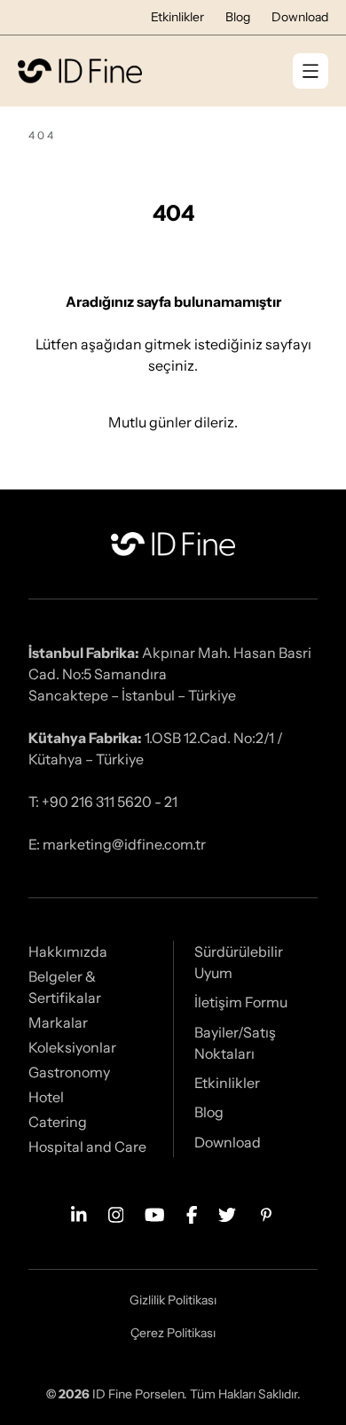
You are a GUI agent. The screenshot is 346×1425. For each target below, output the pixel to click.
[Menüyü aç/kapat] (310, 71)
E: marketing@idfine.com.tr (117, 844)
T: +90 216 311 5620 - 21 (102, 801)
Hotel (46, 1097)
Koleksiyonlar (72, 1047)
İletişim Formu (240, 1002)
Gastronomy (69, 1072)
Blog (237, 17)
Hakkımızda (67, 951)
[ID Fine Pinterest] (266, 1213)
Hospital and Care (87, 1146)
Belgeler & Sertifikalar (64, 986)
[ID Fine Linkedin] (79, 1213)
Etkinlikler (177, 17)
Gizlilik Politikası (173, 1300)
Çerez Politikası (173, 1333)
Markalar (58, 1022)
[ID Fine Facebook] (192, 1213)
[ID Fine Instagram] (116, 1213)
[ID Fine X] (227, 1213)
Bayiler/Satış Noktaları (235, 1042)
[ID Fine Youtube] (155, 1213)
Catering (57, 1122)
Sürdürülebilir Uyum (238, 962)
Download (299, 17)
